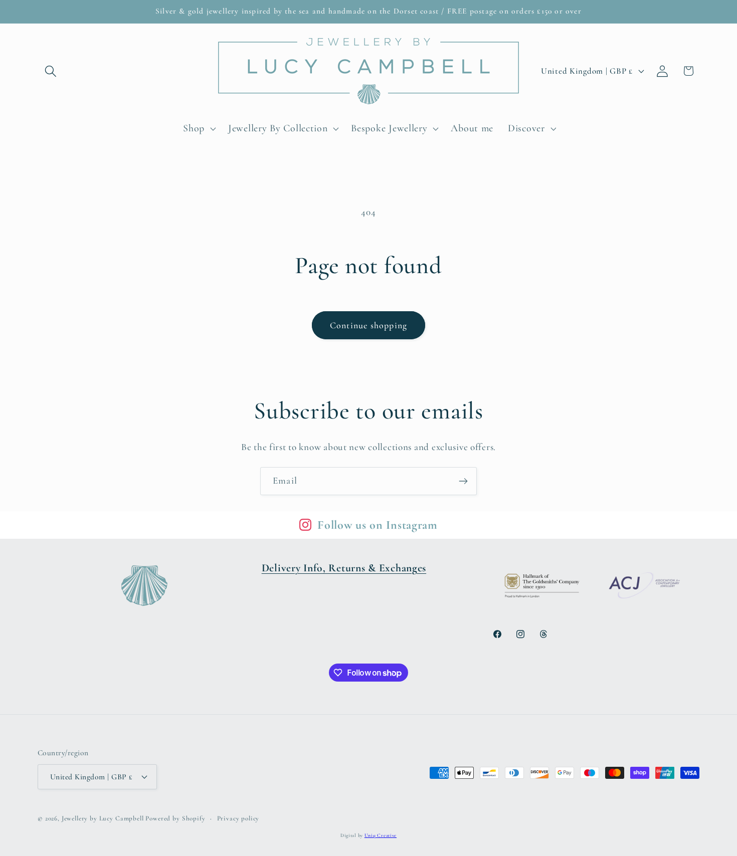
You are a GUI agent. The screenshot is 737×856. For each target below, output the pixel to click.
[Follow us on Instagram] (305, 525)
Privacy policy (238, 818)
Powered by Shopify (175, 818)
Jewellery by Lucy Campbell (103, 818)
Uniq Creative (380, 835)
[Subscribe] (463, 481)
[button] (51, 71)
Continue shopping (368, 325)
